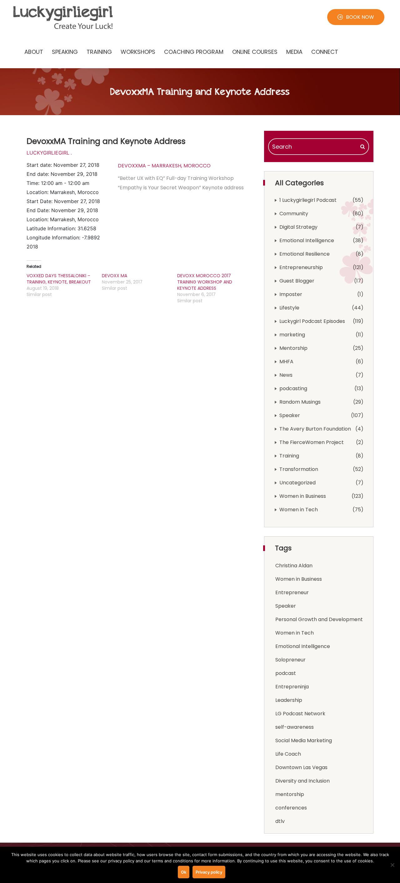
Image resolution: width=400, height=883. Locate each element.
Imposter (290, 294)
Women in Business (302, 496)
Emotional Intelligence (306, 240)
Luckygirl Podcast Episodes (312, 321)
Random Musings (300, 402)
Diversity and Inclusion (302, 780)
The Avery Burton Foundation (315, 428)
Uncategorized (297, 482)
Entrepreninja (292, 686)
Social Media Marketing (303, 740)
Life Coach (288, 754)
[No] (392, 865)
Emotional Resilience (304, 254)
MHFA (286, 361)
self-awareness (294, 727)
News (285, 375)
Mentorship (293, 348)
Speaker (289, 415)
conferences (291, 807)
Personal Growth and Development (319, 619)
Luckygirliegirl (48, 153)
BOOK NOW (360, 17)
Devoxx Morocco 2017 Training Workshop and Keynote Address (204, 282)
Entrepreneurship (301, 267)
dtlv (280, 821)
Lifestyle (289, 307)
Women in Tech (298, 509)
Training (289, 455)
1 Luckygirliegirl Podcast (308, 200)
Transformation (298, 469)
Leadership (288, 700)
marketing (292, 334)
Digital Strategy (298, 227)
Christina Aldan (293, 565)
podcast (285, 673)
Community (293, 213)
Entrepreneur (292, 592)
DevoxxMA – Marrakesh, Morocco (164, 165)
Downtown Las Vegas (301, 767)
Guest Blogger (296, 280)
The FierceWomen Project (311, 442)
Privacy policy (209, 872)
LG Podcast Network (300, 713)
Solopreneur (290, 659)
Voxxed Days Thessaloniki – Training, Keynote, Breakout (59, 279)
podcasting (293, 388)
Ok (183, 872)
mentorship (289, 794)
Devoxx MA (114, 276)
